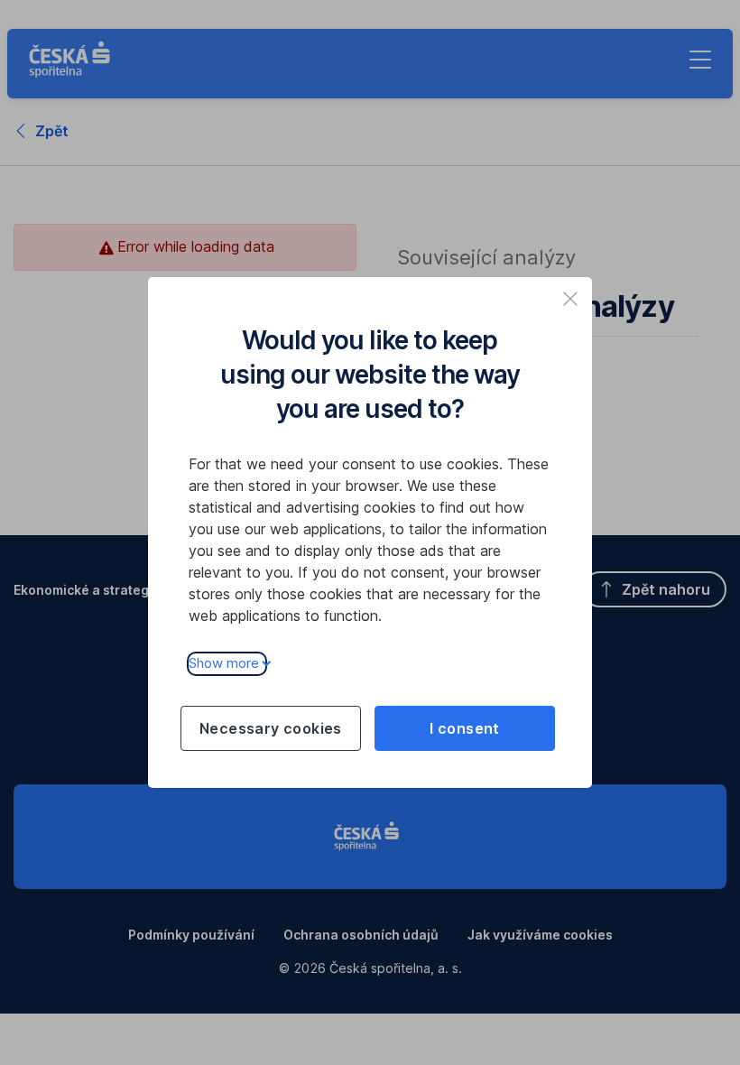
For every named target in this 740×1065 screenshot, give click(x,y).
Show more (224, 662)
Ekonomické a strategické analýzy (120, 589)
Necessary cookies (270, 728)
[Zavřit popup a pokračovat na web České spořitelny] (570, 299)
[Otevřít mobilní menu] (700, 59)
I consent (465, 728)
